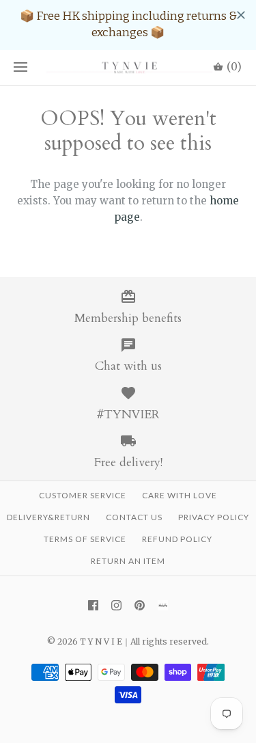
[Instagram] (116, 605)
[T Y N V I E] (128, 68)
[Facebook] (93, 605)
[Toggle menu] (20, 67)
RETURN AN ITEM (128, 561)
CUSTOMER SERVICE (82, 495)
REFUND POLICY (177, 539)
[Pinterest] (139, 605)
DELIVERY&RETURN (48, 517)
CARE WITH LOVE (179, 495)
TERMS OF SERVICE (85, 539)
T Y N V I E (101, 641)
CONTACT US (134, 517)
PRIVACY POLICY (213, 517)
